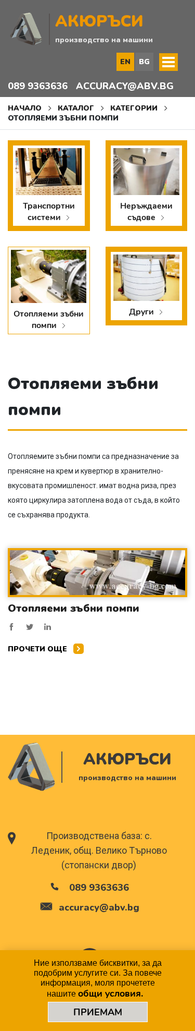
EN (125, 62)
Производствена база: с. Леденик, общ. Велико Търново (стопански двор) (99, 850)
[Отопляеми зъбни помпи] (97, 572)
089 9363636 (38, 86)
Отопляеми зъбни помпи (73, 608)
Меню (168, 62)
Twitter (29, 626)
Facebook (11, 626)
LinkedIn (47, 626)
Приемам (97, 1012)
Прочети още (38, 649)
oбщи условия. (110, 993)
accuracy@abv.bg (125, 86)
